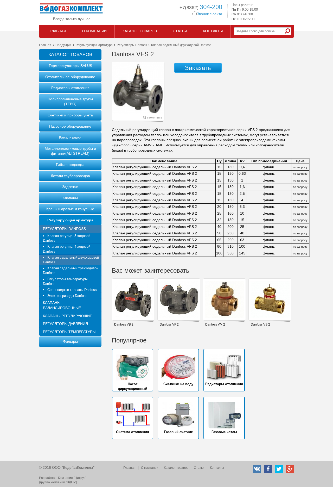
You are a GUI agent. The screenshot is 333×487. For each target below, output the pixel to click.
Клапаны (70, 198)
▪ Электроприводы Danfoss (65, 296)
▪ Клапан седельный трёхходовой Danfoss (70, 270)
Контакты (217, 468)
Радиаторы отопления (70, 88)
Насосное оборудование (70, 126)
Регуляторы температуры (69, 332)
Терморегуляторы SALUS (70, 66)
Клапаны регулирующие (67, 316)
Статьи (199, 468)
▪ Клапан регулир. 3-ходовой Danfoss (66, 238)
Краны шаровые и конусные (70, 209)
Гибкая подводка (70, 165)
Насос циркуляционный (132, 386)
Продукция (63, 45)
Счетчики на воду (178, 384)
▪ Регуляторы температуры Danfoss (65, 281)
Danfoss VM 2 (215, 324)
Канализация (70, 137)
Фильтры (70, 341)
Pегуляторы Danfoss (132, 45)
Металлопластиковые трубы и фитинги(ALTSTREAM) (70, 151)
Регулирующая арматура (94, 45)
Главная (45, 45)
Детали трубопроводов (70, 176)
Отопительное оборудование (70, 77)
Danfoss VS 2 (260, 324)
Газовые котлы (224, 432)
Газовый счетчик (178, 432)
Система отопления (132, 432)
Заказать (198, 67)
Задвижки (70, 187)
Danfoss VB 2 (123, 324)
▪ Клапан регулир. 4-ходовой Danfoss (66, 249)
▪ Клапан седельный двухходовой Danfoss (71, 259)
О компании (149, 468)
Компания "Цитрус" (72, 478)
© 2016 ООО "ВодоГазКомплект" (66, 467)
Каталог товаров (176, 468)
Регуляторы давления (65, 324)
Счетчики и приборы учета (70, 115)
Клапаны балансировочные (62, 305)
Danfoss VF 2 (169, 324)
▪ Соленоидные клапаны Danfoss (70, 290)
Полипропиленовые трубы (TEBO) (70, 101)
